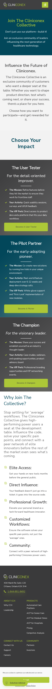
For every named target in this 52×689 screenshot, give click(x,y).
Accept (26, 680)
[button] (26, 227)
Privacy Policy (31, 686)
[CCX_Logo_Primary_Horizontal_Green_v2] (14, 3)
